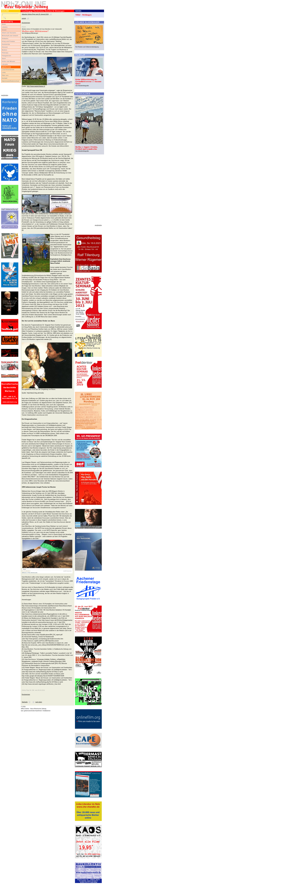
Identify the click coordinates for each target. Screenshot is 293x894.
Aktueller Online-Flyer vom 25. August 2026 (35, 14)
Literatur (5, 64)
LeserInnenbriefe (8, 69)
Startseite (25, 702)
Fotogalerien (6, 55)
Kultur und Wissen (8, 61)
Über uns (5, 75)
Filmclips (5, 53)
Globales (5, 38)
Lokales (5, 27)
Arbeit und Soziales (9, 33)
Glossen (5, 47)
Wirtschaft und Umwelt (10, 35)
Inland (4, 30)
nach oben (38, 702)
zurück (24, 18)
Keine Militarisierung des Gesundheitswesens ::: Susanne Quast (88, 81)
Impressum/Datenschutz (10, 81)
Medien (4, 50)
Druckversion (26, 23)
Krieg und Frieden (8, 41)
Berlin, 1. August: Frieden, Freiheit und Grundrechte (86, 148)
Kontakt (4, 78)
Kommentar (6, 44)
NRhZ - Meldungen (83, 15)
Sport (4, 58)
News (4, 24)
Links (4, 72)
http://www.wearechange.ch (36, 86)
